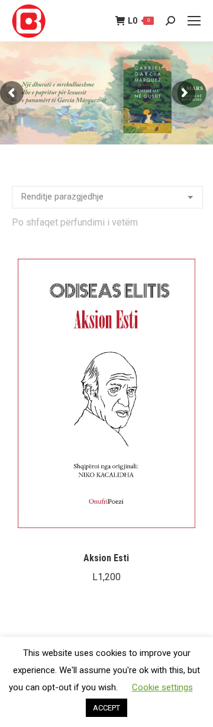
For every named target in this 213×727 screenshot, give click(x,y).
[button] (184, 526)
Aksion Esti (106, 558)
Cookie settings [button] (162, 687)
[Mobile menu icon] (194, 21)
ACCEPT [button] (106, 707)
